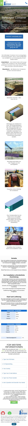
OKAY (14, 424)
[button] (10, 413)
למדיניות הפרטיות (18, 394)
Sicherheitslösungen (16, 20)
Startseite (8, 20)
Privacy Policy (16, 421)
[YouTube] (3, 413)
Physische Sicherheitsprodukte (9, 21)
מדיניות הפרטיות (12, 400)
